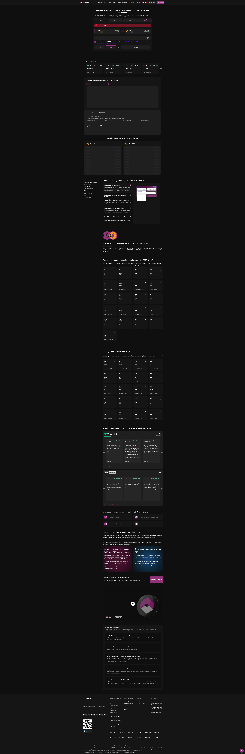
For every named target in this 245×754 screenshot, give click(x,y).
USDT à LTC (148, 732)
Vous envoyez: (116, 30)
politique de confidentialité (110, 43)
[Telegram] (84, 715)
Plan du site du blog (114, 724)
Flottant (111, 47)
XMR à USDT (130, 732)
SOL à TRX (112, 735)
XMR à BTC (156, 735)
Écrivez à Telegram (141, 703)
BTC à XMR (112, 732)
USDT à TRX (148, 735)
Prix (105, 2)
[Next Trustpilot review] (162, 452)
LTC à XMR (138, 732)
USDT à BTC (148, 737)
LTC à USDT (130, 735)
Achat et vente (112, 2)
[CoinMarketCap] (105, 715)
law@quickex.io (134, 752)
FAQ (85, 200)
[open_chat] (242, 751)
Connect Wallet (151, 2)
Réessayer (105, 25)
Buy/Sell (115, 20)
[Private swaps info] (147, 19)
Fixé (100, 47)
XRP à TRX (121, 737)
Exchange (100, 20)
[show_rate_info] (118, 47)
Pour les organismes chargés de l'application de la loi (156, 712)
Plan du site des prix (114, 726)
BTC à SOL (138, 737)
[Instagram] (102, 715)
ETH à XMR (156, 732)
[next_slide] (161, 69)
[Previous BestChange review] (104, 489)
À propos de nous (114, 705)
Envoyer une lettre (141, 701)
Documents (131, 2)
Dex (130, 20)
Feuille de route (113, 710)
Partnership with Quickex (129, 701)
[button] (133, 604)
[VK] (94, 715)
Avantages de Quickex (89, 193)
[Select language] (146, 2)
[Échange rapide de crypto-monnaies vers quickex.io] (85, 2)
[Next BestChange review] (162, 489)
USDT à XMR (122, 732)
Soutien (138, 2)
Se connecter (161, 2)
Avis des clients (87, 190)
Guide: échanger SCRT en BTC (91, 180)
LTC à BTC (156, 737)
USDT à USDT (113, 737)
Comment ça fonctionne (115, 701)
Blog (111, 708)
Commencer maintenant (156, 579)
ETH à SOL (138, 735)
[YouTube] (100, 715)
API (124, 705)
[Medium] (92, 715)
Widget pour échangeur (129, 703)
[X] (89, 715)
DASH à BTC (130, 737)
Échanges (100, 2)
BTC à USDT (121, 735)
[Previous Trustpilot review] (104, 452)
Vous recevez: (147, 30)
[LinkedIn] (86, 715)
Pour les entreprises (122, 2)
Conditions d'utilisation (131, 41)
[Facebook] (97, 715)
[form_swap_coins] (122, 31)
